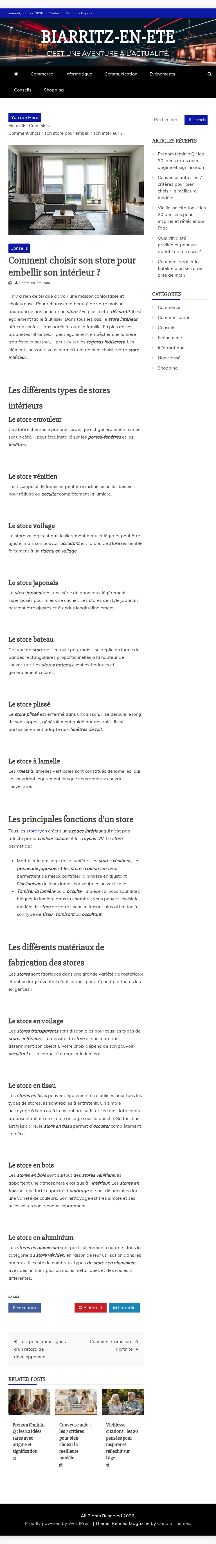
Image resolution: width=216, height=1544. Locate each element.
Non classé (169, 358)
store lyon (36, 831)
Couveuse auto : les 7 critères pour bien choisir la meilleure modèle (75, 1441)
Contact (55, 13)
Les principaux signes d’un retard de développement (40, 1349)
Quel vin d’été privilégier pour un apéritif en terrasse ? (179, 244)
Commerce (42, 74)
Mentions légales (79, 13)
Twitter (59, 1307)
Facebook (26, 1307)
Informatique (79, 74)
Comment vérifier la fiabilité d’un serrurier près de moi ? (180, 268)
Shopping (54, 90)
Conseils (23, 90)
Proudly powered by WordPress (59, 1523)
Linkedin (126, 1307)
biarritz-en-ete (108, 37)
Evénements (162, 74)
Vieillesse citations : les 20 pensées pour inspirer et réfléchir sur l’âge (122, 1441)
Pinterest (92, 1307)
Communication (121, 74)
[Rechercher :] (180, 119)
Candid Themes (173, 1523)
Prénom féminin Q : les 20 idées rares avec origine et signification (28, 1438)
